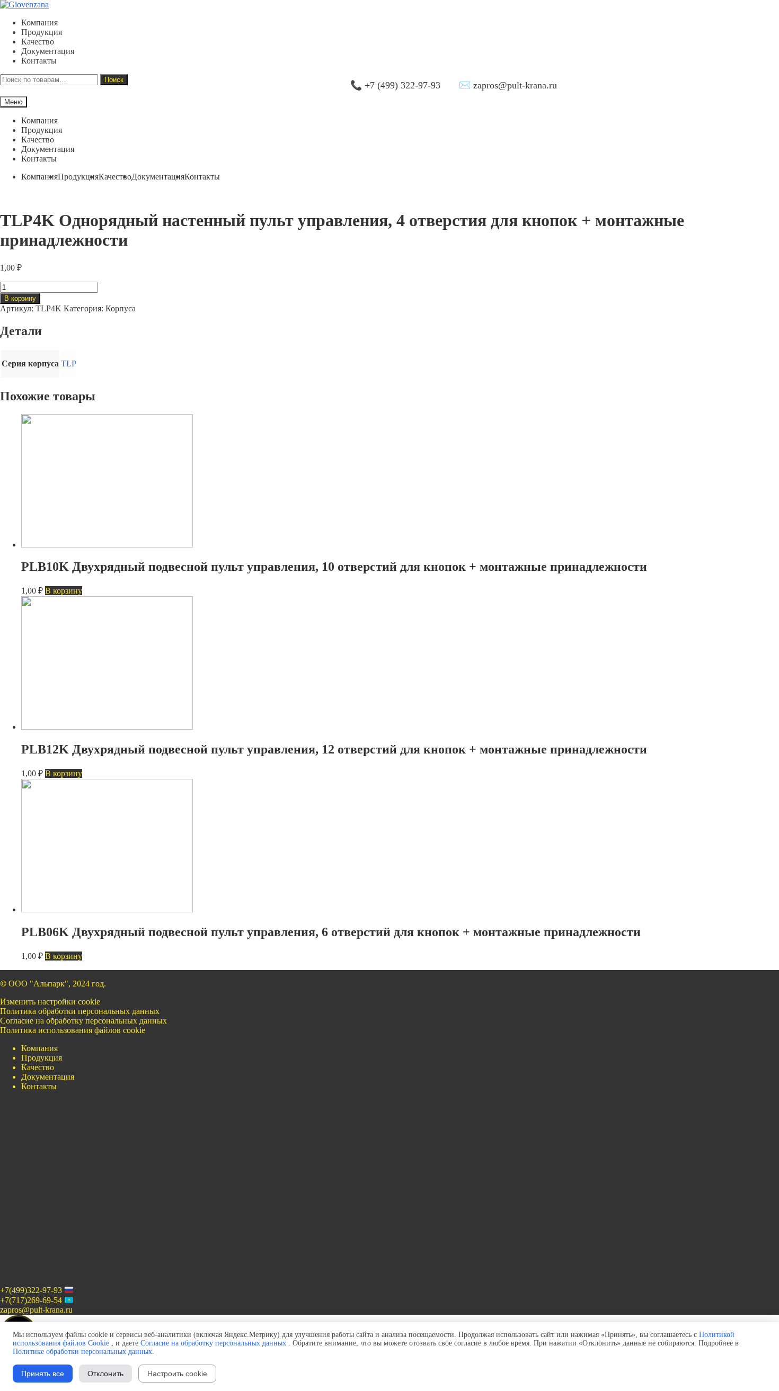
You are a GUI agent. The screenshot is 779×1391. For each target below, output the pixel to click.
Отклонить (105, 1373)
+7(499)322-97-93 (31, 1290)
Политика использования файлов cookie (72, 1030)
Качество (37, 41)
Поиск (113, 80)
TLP (68, 363)
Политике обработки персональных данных (82, 1352)
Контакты (39, 60)
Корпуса (120, 308)
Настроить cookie (177, 1373)
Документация (47, 51)
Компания (39, 22)
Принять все (42, 1373)
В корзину (20, 298)
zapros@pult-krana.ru (36, 1309)
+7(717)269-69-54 (31, 1300)
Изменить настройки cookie (50, 1001)
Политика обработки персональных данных (80, 1011)
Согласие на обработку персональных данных (83, 1020)
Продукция (41, 32)
